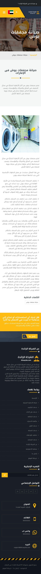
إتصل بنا (31, 336)
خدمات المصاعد (32, 439)
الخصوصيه (23, 568)
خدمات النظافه (32, 416)
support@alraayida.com (22, 547)
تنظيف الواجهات (31, 435)
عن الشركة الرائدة (31, 444)
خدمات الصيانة (32, 430)
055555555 (26, 520)
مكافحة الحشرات (32, 421)
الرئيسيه (33, 55)
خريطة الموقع (32, 458)
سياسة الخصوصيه (31, 449)
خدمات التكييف (32, 407)
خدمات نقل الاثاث (31, 412)
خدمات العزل (33, 425)
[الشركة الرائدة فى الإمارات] (11, 12)
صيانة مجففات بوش (32, 302)
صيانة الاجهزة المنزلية (30, 402)
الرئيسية (34, 398)
